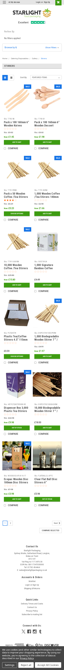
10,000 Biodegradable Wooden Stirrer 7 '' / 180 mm (47, 411)
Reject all (26, 665)
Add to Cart (16, 142)
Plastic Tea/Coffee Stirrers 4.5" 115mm (15, 338)
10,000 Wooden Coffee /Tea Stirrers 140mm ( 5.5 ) (16, 268)
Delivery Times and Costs (32, 604)
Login (38, 2)
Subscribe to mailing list (32, 614)
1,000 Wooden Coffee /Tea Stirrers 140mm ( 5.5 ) (47, 197)
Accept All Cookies (48, 665)
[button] (32, 47)
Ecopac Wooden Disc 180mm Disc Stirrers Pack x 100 (16, 482)
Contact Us (32, 607)
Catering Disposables (19, 59)
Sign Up (47, 2)
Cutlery (34, 59)
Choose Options (17, 213)
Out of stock (17, 428)
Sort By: (23, 77)
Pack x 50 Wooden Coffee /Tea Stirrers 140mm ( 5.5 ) (16, 197)
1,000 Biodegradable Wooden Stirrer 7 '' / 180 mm (46, 339)
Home (4, 59)
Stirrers (44, 59)
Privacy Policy (32, 611)
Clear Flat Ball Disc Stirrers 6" (45, 480)
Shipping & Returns (32, 588)
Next (56, 523)
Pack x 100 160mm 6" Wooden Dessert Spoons (46, 125)
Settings (9, 665)
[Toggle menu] (4, 4)
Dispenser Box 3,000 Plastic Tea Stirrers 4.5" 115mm (16, 411)
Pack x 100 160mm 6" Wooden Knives (16, 124)
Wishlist (32, 581)
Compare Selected (50, 530)
